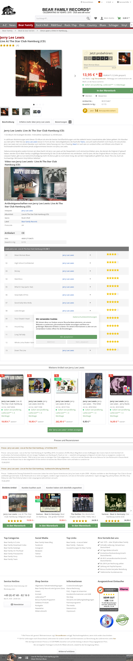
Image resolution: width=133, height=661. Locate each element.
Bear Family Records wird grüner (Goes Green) (50, 589)
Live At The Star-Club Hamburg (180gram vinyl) (11, 402)
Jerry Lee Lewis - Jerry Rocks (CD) (119, 402)
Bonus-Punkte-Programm (45, 600)
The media (70, 605)
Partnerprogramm (73, 602)
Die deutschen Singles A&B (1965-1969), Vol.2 (83, 515)
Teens (82, 142)
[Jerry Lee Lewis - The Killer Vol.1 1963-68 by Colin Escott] (93, 385)
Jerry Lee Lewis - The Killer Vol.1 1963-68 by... (92, 402)
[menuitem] (63, 18)
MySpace (38, 551)
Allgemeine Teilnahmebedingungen (48, 585)
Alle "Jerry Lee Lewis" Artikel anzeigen (65, 430)
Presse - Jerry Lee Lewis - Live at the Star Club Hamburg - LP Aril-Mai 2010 (29, 448)
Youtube (38, 556)
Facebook (39, 545)
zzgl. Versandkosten (98, 78)
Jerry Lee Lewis (12, 37)
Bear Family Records (29, 221)
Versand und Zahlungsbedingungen (80, 600)
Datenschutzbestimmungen (85, 317)
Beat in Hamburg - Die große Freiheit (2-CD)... (50, 515)
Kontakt (38, 594)
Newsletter (39, 608)
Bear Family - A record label (76, 542)
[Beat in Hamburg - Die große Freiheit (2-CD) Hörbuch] (50, 502)
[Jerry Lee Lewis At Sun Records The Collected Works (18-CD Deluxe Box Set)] (66, 385)
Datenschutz (71, 608)
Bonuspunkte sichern (107, 110)
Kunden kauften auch (31, 487)
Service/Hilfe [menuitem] (124, 2)
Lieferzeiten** (40, 597)
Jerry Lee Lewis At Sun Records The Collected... (66, 402)
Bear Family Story (10, 556)
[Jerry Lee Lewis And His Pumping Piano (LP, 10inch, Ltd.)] (39, 385)
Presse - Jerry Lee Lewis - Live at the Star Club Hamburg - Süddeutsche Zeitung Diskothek (35, 468)
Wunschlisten (87, 2)
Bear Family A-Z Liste (12, 542)
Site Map (69, 597)
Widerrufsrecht (41, 611)
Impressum (70, 611)
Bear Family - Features (75, 545)
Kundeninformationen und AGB (78, 594)
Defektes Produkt (42, 602)
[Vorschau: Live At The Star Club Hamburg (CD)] (4, 111)
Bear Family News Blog (44, 542)
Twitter (38, 553)
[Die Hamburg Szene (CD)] (115, 502)
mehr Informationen (113, 524)
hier (114, 638)
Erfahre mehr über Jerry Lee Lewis (34, 122)
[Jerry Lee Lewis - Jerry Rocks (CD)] (121, 385)
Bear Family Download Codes (15, 545)
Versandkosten (60, 635)
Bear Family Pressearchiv (13, 553)
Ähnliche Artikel (9, 487)
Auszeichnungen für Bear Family (78, 548)
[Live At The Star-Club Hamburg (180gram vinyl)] (12, 385)
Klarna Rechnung (73, 588)
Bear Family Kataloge (12, 548)
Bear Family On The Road (13, 551)
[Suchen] (88, 18)
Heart (74, 144)
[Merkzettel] (95, 18)
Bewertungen (63, 122)
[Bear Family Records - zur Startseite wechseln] (8, 11)
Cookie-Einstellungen (74, 585)
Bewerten (102, 96)
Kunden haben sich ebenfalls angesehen (64, 487)
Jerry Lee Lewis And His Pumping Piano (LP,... (38, 402)
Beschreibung (8, 122)
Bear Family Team (11, 559)
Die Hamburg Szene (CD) (115, 515)
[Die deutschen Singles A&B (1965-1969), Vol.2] (83, 502)
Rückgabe (39, 605)
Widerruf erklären (67, 651)
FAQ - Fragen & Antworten (76, 591)
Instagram (39, 548)
